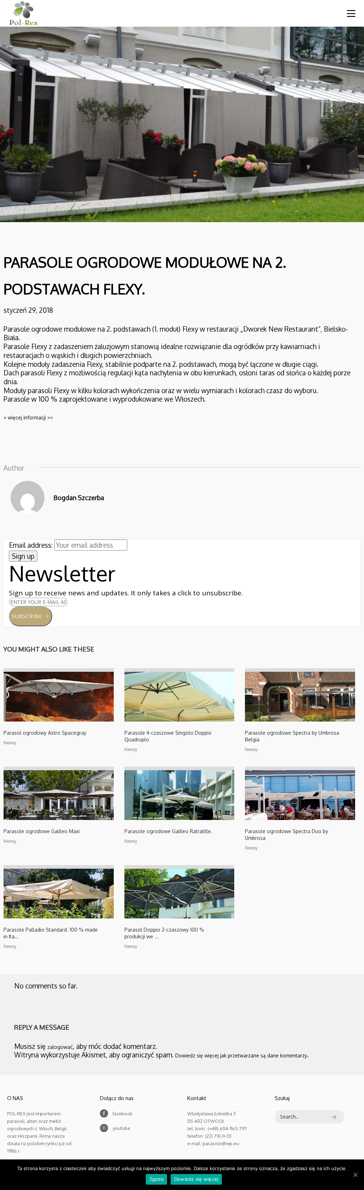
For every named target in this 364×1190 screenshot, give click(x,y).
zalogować (60, 1047)
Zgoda (156, 1179)
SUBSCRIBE (29, 616)
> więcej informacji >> (28, 417)
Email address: (31, 545)
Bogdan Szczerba (78, 498)
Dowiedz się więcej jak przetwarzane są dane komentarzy (241, 1055)
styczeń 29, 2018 (28, 310)
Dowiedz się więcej (196, 1179)
